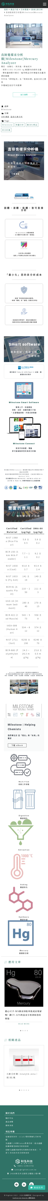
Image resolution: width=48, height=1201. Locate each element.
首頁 (6, 9)
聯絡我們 (38, 1187)
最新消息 (9, 1125)
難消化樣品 (32, 124)
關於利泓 (9, 1118)
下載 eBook (17, 745)
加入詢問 (24, 95)
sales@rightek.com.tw (26, 1169)
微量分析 (20, 124)
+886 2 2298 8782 (25, 1166)
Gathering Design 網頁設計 (24, 1198)
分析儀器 (25, 9)
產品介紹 (14, 9)
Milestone (6, 109)
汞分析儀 (6, 130)
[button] (21, 1030)
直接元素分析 (37, 9)
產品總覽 (9, 1121)
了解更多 (15, 174)
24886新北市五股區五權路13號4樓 (25, 1173)
